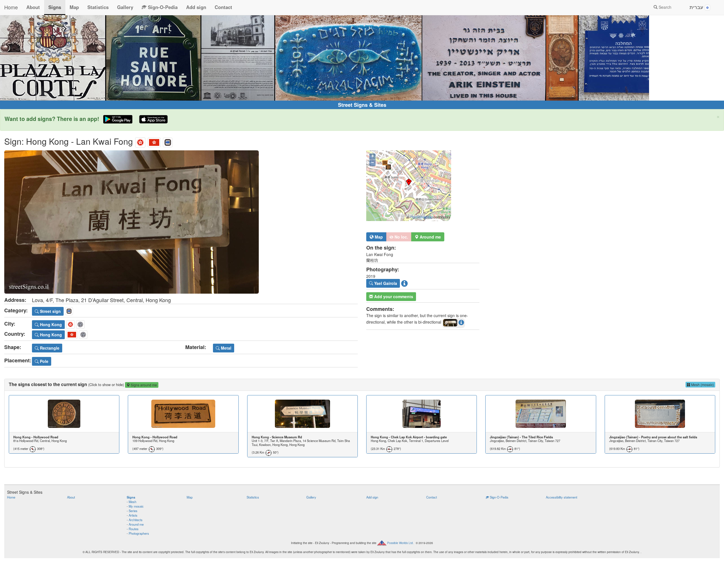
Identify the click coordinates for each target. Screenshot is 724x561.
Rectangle (49, 348)
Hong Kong (50, 324)
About (33, 7)
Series (133, 510)
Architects (136, 519)
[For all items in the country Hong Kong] (154, 141)
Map (74, 7)
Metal (225, 348)
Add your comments (393, 296)
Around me (136, 524)
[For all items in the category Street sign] (168, 141)
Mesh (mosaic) (702, 384)
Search (664, 7)
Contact (223, 7)
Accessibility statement (561, 497)
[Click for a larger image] (181, 222)
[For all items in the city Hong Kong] (140, 141)
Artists (133, 515)
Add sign (196, 7)
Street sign (50, 311)
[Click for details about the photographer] (404, 283)
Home (11, 7)
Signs (54, 7)
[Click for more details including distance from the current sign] (461, 322)
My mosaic (136, 506)
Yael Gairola (385, 283)
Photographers (139, 533)
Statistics (98, 7)
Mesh (132, 501)
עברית (697, 7)
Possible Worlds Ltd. (400, 543)
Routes (134, 529)
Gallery (125, 7)
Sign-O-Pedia (162, 7)
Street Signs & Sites (362, 105)
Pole (43, 361)
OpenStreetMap (421, 217)
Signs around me (143, 384)
